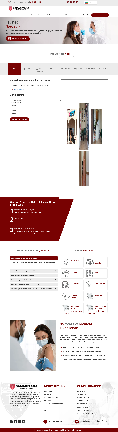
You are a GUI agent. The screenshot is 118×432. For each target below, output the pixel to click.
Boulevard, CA (83, 397)
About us (86, 15)
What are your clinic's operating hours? (24, 258)
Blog (45, 407)
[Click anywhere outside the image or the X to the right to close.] (72, 126)
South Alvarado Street (65, 69)
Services (40, 15)
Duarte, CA (81, 391)
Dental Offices (65, 15)
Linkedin (23, 421)
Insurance (76, 15)
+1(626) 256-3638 (19, 89)
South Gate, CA (83, 407)
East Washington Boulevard (40, 70)
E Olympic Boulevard (27, 69)
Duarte (15, 68)
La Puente (53, 68)
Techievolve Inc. (79, 430)
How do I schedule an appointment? (23, 271)
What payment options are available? (23, 275)
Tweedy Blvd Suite (78, 69)
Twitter (19, 421)
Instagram (11, 421)
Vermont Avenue (90, 68)
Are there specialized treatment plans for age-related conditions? (32, 289)
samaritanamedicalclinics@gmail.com (96, 421)
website (16, 265)
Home (32, 15)
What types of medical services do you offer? (26, 284)
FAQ (44, 410)
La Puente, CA (82, 400)
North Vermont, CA (84, 410)
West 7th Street (103, 68)
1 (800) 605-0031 (35, 2)
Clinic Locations (52, 15)
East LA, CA (81, 394)
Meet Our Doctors (50, 397)
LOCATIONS (47, 400)
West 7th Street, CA (85, 413)
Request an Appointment (100, 15)
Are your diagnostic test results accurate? (25, 280)
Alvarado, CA (82, 404)
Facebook (15, 421)
